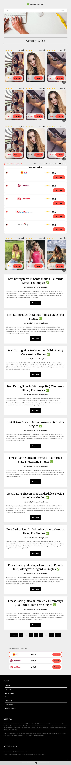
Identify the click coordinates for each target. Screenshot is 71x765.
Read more (35, 303)
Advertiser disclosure (10, 708)
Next (57, 635)
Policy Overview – (9, 704)
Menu (62, 10)
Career (6, 697)
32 (51, 635)
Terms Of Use (8, 700)
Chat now (17, 78)
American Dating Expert (40, 287)
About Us (7, 685)
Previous (14, 635)
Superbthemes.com (44, 762)
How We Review (9, 693)
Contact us (8, 689)
